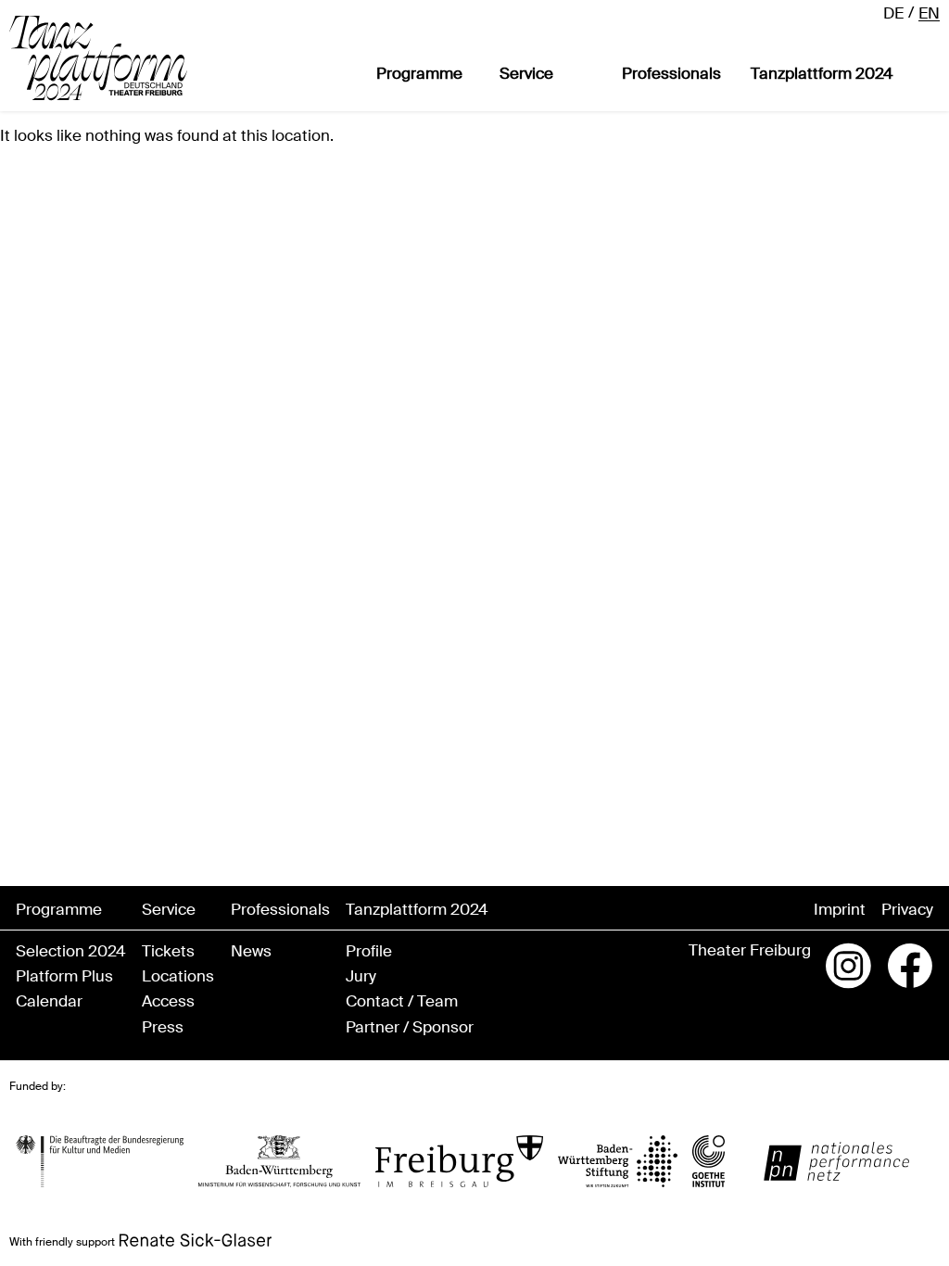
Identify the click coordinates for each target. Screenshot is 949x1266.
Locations (178, 976)
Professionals (671, 74)
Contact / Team (402, 1001)
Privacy (907, 910)
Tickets (168, 951)
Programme (419, 74)
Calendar (49, 1001)
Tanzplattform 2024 (822, 74)
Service (526, 74)
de (893, 13)
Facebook (910, 966)
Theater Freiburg (750, 950)
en (929, 13)
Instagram (849, 966)
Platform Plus (64, 976)
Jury (361, 976)
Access (168, 1001)
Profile (369, 951)
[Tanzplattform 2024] (98, 58)
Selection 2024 (71, 951)
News (251, 951)
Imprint (839, 910)
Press (162, 1027)
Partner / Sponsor (410, 1027)
